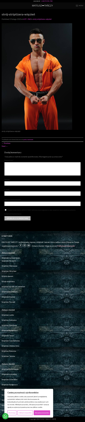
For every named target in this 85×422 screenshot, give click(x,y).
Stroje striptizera (8, 281)
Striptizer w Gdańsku (10, 292)
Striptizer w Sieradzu (9, 379)
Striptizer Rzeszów (9, 351)
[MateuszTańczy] (42, 5)
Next (5, 146)
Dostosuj (12, 413)
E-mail (7, 190)
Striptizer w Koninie (9, 374)
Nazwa (7, 179)
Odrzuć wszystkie (25, 413)
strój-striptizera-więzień (42, 19)
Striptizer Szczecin (9, 261)
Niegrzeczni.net (51, 246)
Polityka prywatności (66, 246)
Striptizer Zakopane (9, 325)
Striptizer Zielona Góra (10, 346)
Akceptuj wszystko (42, 413)
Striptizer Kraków (8, 297)
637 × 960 (27, 19)
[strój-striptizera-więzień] (37, 76)
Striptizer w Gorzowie (10, 369)
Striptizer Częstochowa (11, 341)
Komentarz (9, 160)
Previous (6, 143)
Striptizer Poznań (8, 302)
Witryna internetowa (12, 200)
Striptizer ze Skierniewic (11, 258)
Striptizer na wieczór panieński (13, 286)
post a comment (28, 139)
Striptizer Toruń (8, 336)
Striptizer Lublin (8, 315)
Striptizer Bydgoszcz (10, 330)
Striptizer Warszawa (9, 266)
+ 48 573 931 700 (46, 1)
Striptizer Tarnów (8, 356)
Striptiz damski (7, 276)
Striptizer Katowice (9, 320)
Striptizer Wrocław (9, 271)
